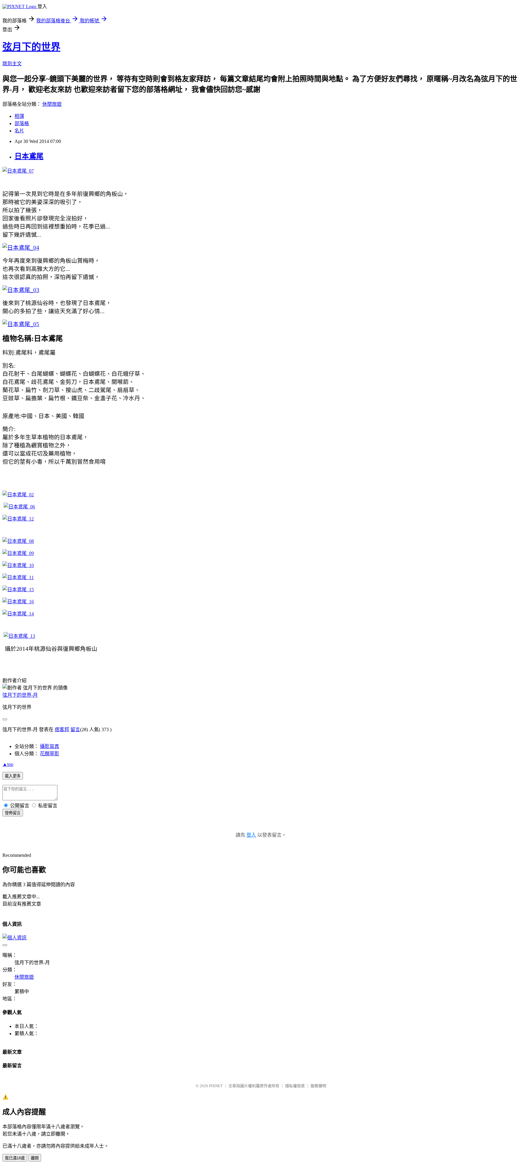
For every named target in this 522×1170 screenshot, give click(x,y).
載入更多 (13, 776)
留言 (75, 729)
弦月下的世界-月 (20, 695)
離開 (35, 1158)
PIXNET (216, 1086)
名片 (19, 130)
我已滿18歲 (15, 1158)
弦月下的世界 (31, 46)
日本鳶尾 (29, 156)
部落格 (21, 123)
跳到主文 (12, 63)
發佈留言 (13, 813)
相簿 (19, 116)
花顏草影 (49, 753)
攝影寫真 (49, 746)
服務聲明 (318, 1086)
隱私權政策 (295, 1086)
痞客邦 (62, 729)
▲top (7, 764)
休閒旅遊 (52, 104)
